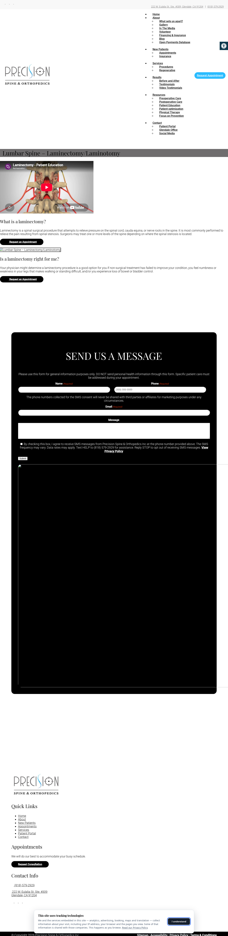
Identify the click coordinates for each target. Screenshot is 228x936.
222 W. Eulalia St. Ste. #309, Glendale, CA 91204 (177, 6)
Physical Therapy (169, 112)
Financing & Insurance (172, 35)
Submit (22, 458)
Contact (157, 122)
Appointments (167, 52)
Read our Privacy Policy (135, 927)
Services (158, 63)
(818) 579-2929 (215, 6)
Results (157, 77)
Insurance (165, 56)
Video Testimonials (170, 87)
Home (156, 14)
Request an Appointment (23, 241)
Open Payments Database (174, 42)
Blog (162, 38)
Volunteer (165, 31)
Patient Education (169, 105)
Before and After (169, 80)
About (156, 17)
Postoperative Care (170, 101)
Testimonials (167, 84)
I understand (179, 921)
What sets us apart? (171, 21)
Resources (159, 94)
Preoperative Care (170, 98)
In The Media (167, 28)
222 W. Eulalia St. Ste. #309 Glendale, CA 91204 (29, 893)
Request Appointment (210, 75)
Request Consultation (30, 864)
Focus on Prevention (171, 115)
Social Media (167, 133)
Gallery (163, 24)
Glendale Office (168, 129)
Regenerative (167, 70)
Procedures (166, 66)
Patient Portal (167, 126)
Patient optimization (171, 108)
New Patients (160, 49)
